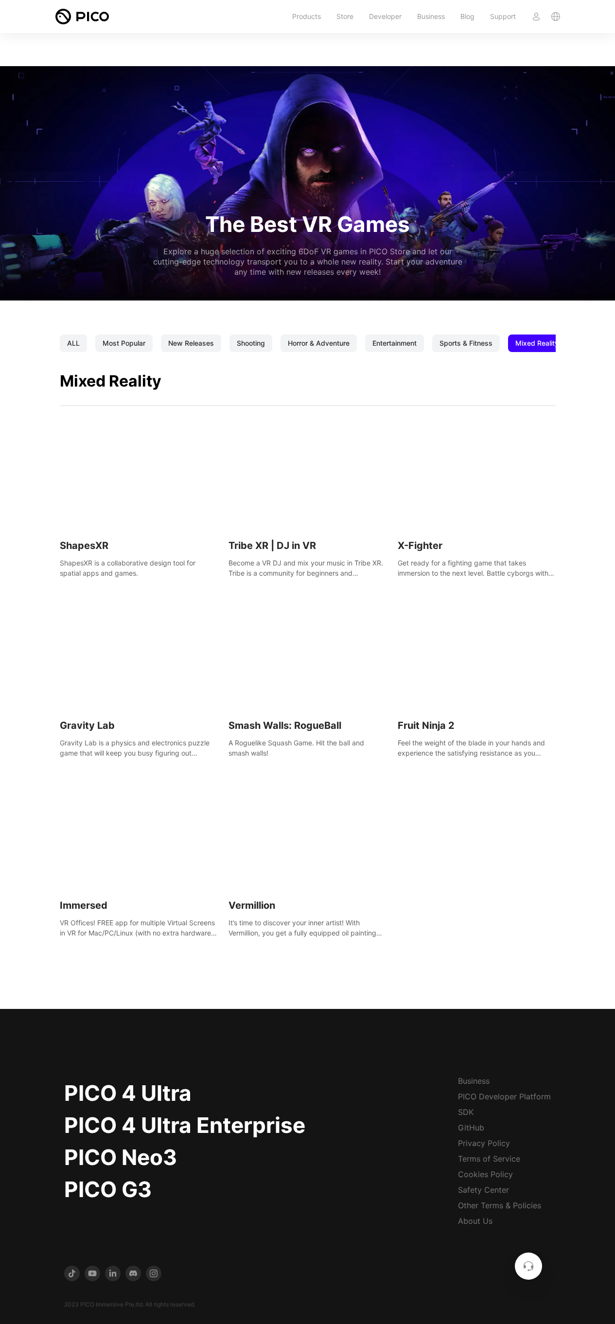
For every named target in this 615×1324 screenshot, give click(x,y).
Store (344, 16)
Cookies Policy (485, 1174)
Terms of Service (489, 1159)
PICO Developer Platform (504, 1096)
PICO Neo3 (120, 1157)
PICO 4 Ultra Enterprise (184, 1125)
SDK (466, 1112)
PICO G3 (108, 1189)
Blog (467, 16)
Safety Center (483, 1190)
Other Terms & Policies (499, 1205)
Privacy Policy (484, 1143)
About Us (475, 1221)
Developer (385, 16)
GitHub (471, 1127)
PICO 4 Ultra (128, 1093)
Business (431, 16)
